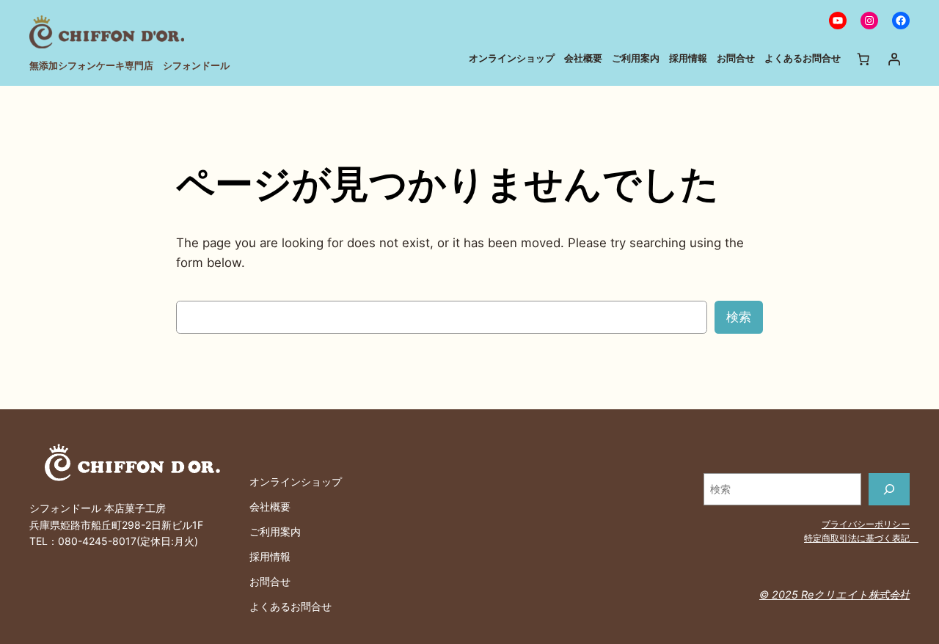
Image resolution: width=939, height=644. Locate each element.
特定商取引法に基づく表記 (861, 538)
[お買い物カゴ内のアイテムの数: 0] (863, 58)
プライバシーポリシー (866, 524)
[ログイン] (894, 58)
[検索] (889, 489)
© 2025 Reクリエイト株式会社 (834, 594)
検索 (738, 317)
